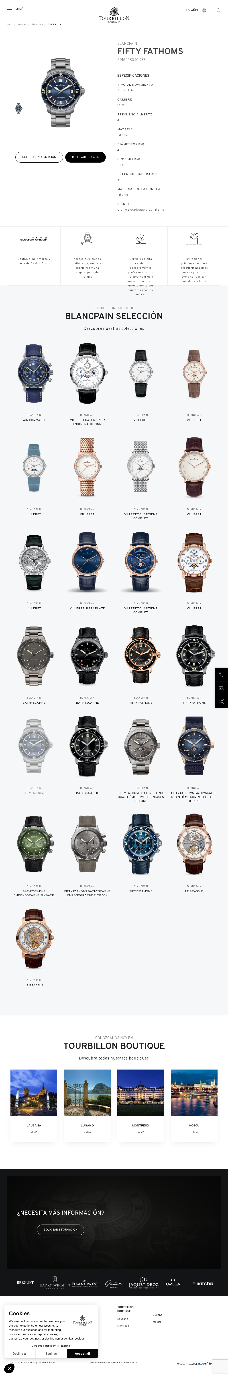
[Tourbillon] (114, 15)
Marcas (22, 25)
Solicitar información (39, 157)
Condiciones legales (128, 1363)
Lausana (122, 1319)
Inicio (9, 25)
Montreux (123, 1326)
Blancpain (37, 25)
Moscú (157, 1322)
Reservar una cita (85, 157)
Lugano (157, 1315)
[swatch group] (208, 1364)
